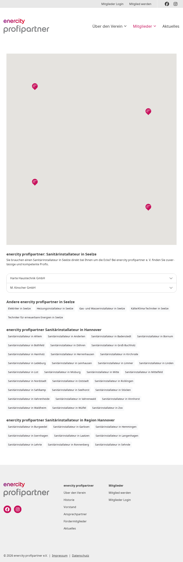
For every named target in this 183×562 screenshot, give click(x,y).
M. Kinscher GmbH (23, 288)
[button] (35, 86)
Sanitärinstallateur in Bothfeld (26, 345)
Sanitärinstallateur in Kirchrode (119, 354)
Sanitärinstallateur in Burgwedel (27, 426)
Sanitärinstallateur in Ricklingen (114, 381)
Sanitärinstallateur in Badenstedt (111, 336)
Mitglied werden (140, 4)
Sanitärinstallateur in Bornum (155, 336)
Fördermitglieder (75, 521)
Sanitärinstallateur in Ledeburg (27, 363)
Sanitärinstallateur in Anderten (66, 336)
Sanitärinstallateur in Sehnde (112, 444)
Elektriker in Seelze (19, 308)
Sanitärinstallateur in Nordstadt (27, 381)
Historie (69, 500)
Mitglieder (142, 26)
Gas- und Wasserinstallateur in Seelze (102, 308)
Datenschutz (80, 556)
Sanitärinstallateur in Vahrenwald (76, 399)
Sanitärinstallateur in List (23, 372)
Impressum (60, 556)
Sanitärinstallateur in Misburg (62, 372)
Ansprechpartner (75, 514)
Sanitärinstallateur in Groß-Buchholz (113, 345)
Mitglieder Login (112, 4)
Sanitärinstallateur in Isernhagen (28, 435)
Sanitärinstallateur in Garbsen (71, 426)
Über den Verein (107, 26)
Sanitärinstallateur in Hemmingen (116, 426)
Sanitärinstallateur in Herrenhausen (72, 354)
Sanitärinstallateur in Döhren (67, 345)
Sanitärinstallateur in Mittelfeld (144, 372)
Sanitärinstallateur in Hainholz (26, 354)
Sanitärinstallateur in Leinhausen (72, 363)
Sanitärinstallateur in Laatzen (72, 435)
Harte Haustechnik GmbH (27, 278)
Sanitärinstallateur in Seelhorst (70, 390)
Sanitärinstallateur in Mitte (103, 372)
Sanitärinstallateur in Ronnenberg (68, 444)
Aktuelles (170, 26)
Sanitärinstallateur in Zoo (107, 407)
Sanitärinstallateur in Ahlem (25, 336)
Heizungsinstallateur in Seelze (55, 308)
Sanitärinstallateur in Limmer (115, 363)
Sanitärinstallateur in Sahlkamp (27, 390)
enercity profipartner (79, 486)
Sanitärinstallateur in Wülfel (69, 407)
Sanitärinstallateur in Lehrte (25, 444)
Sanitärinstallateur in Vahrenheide (29, 399)
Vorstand (70, 507)
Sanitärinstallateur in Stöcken (113, 390)
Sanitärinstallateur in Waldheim (27, 407)
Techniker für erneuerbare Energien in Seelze (35, 317)
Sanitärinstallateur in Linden (156, 363)
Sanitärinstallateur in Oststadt (70, 381)
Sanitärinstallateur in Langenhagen (117, 435)
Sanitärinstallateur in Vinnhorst (121, 399)
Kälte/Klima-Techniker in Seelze (150, 308)
